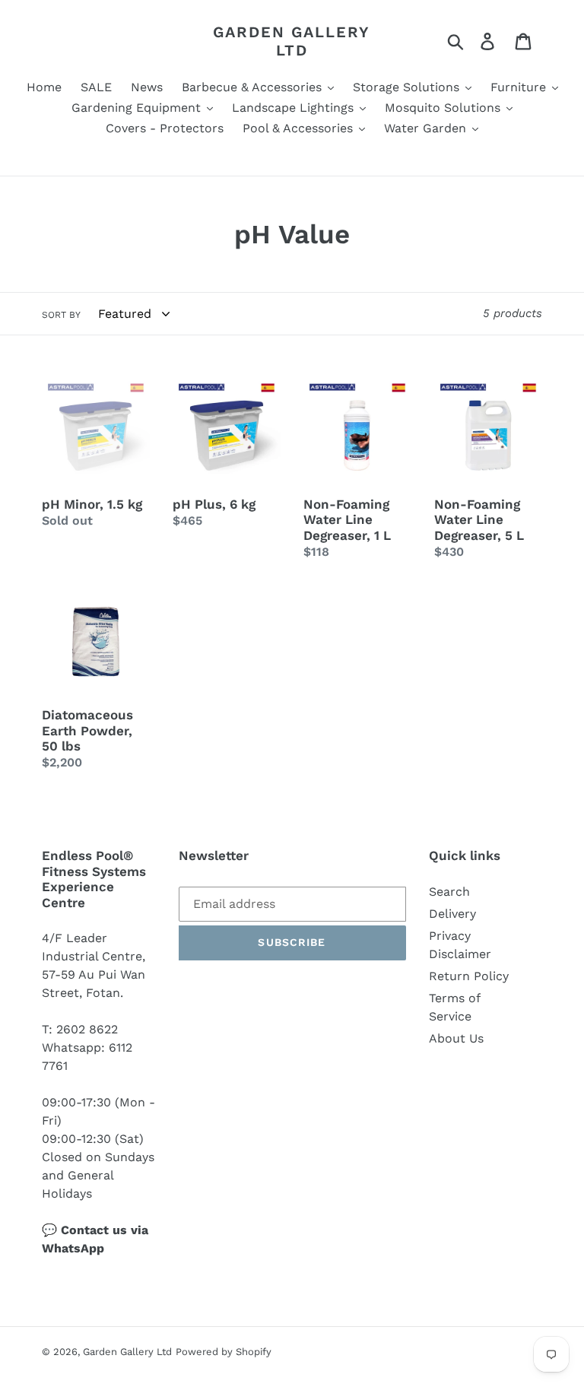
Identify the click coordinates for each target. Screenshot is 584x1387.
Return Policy (469, 976)
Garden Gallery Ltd (291, 41)
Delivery (452, 913)
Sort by (61, 314)
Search (449, 891)
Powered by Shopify (223, 1351)
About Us (456, 1038)
